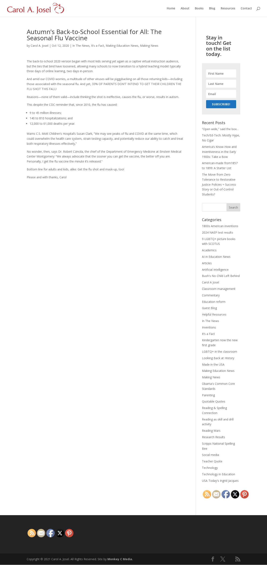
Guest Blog (209, 308)
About (185, 8)
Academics (209, 250)
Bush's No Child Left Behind (221, 276)
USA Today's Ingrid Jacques (220, 481)
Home (171, 8)
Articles (207, 263)
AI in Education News (216, 257)
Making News (149, 46)
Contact (246, 8)
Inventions (209, 327)
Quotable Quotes (213, 401)
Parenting (208, 395)
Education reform (213, 302)
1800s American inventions (220, 226)
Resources (228, 8)
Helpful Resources (214, 314)
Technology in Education (218, 474)
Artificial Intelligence (215, 270)
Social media (210, 455)
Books (199, 8)
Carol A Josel (210, 282)
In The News (80, 46)
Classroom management (219, 289)
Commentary (211, 295)
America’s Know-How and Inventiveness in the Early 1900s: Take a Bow (219, 152)
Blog (212, 8)
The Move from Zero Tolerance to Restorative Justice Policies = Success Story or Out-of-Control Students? (219, 184)
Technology (210, 468)
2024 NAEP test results (217, 232)
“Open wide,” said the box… (220, 129)
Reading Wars (211, 431)
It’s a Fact (97, 46)
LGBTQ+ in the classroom (219, 352)
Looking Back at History (218, 358)
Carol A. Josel (39, 46)
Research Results (213, 437)
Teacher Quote (212, 461)
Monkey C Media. (120, 559)
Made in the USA (213, 364)
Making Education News (122, 46)
